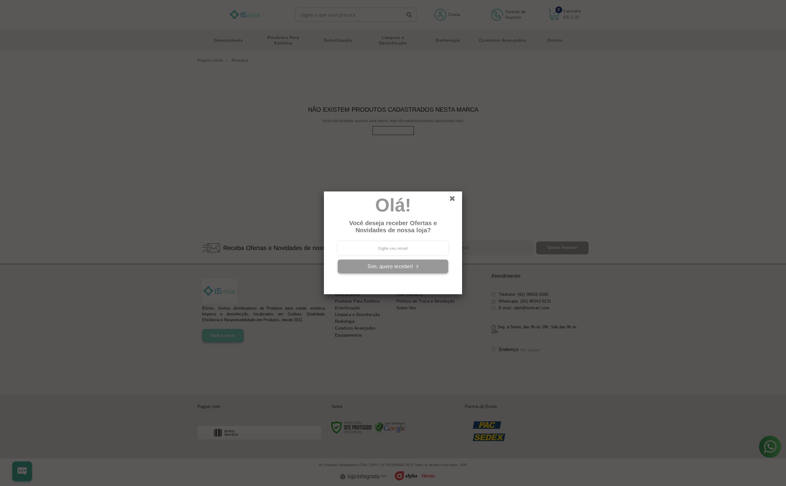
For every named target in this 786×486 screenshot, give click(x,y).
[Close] (455, 200)
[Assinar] (393, 266)
